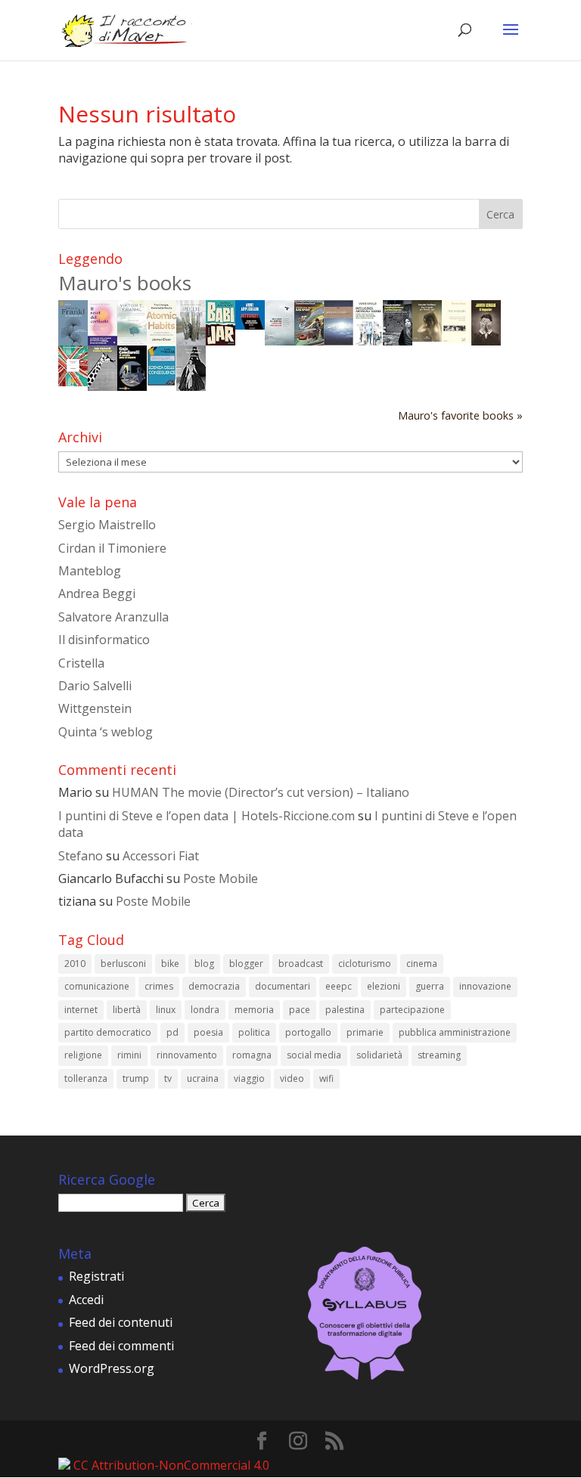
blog (204, 963)
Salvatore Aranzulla (113, 617)
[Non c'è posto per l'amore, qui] (427, 337)
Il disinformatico (104, 639)
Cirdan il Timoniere (112, 548)
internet (81, 1009)
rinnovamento (187, 1055)
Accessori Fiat (161, 855)
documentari (282, 986)
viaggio (249, 1078)
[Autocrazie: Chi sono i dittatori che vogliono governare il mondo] (250, 325)
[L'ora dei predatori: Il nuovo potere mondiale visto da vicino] (279, 341)
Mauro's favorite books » (460, 415)
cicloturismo (364, 963)
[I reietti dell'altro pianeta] (338, 341)
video (292, 1078)
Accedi (86, 1299)
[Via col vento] (191, 386)
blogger (246, 963)
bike (170, 963)
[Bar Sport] (309, 341)
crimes (158, 986)
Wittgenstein (95, 708)
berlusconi (123, 963)
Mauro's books (124, 282)
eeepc (338, 986)
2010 (74, 963)
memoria (254, 1009)
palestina (345, 1009)
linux (166, 1009)
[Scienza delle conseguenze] (161, 381)
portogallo (308, 1032)
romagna (252, 1055)
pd (172, 1032)
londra (205, 1009)
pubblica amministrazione (455, 1032)
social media (314, 1055)
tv (168, 1078)
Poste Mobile (220, 878)
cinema (421, 963)
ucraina (203, 1078)
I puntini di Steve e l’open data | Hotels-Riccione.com (206, 815)
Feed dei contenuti (120, 1322)
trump (136, 1078)
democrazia (214, 986)
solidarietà (379, 1055)
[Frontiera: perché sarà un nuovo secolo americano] (73, 381)
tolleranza (85, 1078)
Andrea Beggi (96, 593)
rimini (129, 1055)
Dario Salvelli (95, 685)
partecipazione (412, 1009)
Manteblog (89, 570)
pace (299, 1009)
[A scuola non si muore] (132, 386)
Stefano (80, 855)
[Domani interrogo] (102, 386)
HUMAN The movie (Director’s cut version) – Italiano (260, 792)
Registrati (96, 1276)
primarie (365, 1032)
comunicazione (96, 986)
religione (83, 1055)
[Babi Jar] (220, 341)
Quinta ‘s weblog (105, 732)
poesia (208, 1032)
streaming (439, 1055)
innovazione (485, 986)
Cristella (81, 663)
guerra (429, 986)
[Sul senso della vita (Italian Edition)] (73, 341)
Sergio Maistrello (107, 524)
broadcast (300, 963)
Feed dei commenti (121, 1345)
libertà (127, 1009)
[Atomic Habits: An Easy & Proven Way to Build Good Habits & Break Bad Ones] (161, 339)
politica (254, 1032)
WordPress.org (111, 1368)
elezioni (383, 986)
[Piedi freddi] (191, 341)
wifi (326, 1078)
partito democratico (107, 1032)
